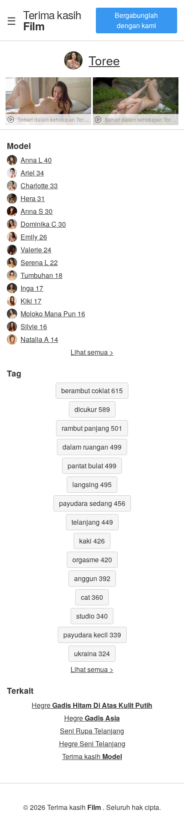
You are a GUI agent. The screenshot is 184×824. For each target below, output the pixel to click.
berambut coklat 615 (92, 390)
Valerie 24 (36, 249)
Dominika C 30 (43, 224)
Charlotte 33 (39, 185)
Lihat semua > (92, 352)
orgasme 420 (92, 559)
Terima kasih (52, 20)
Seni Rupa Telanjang (92, 731)
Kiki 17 (31, 301)
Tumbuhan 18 (41, 275)
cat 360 (92, 597)
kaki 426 (92, 541)
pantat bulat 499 (92, 465)
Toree (104, 60)
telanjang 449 (92, 522)
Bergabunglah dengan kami (136, 20)
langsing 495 (92, 484)
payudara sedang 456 (92, 503)
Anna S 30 (37, 211)
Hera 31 (33, 198)
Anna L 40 (36, 160)
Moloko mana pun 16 (53, 313)
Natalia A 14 (39, 339)
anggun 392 (92, 578)
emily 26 (34, 237)
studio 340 (92, 616)
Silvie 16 (34, 326)
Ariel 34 (32, 173)
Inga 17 (32, 288)
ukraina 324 (92, 653)
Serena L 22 (39, 262)
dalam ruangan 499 (92, 447)
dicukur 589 (92, 409)
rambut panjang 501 (92, 428)
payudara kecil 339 (92, 635)
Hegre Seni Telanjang (92, 743)
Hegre (92, 705)
